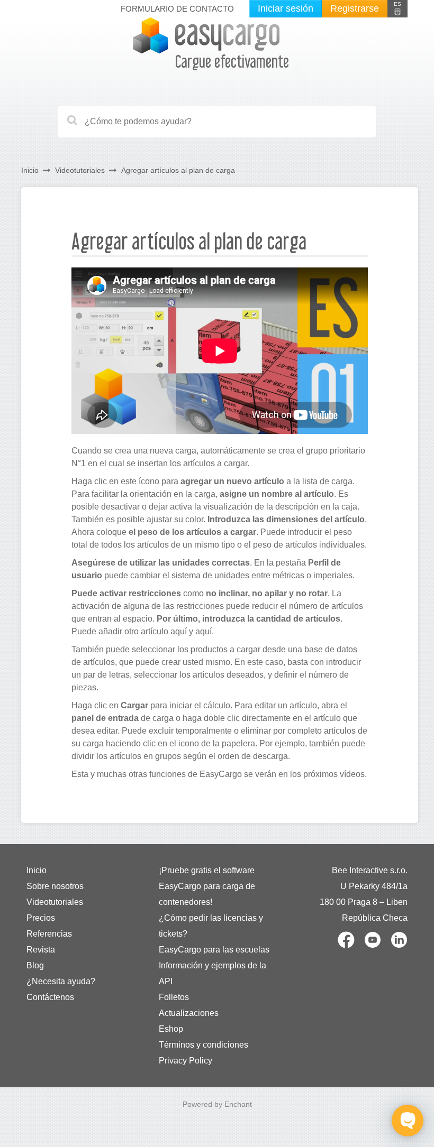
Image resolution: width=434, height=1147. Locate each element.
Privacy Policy (185, 1060)
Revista (40, 949)
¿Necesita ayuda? (60, 981)
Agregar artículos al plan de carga (178, 170)
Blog (35, 965)
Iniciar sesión (285, 8)
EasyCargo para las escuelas (214, 949)
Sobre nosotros (55, 886)
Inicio (30, 170)
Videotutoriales (80, 170)
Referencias (49, 933)
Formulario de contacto (177, 8)
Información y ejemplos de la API (212, 973)
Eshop (171, 1028)
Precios (40, 917)
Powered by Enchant (217, 1104)
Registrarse (354, 8)
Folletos (174, 997)
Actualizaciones (189, 1013)
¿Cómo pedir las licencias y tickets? (211, 925)
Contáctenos (50, 997)
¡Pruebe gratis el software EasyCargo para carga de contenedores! (207, 886)
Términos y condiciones (203, 1044)
